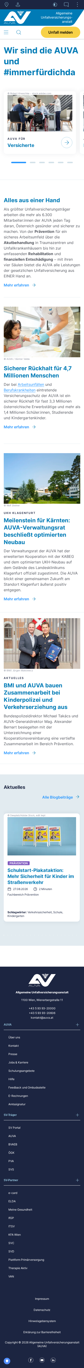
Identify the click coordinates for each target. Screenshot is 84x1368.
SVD (11, 1251)
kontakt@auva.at (42, 1017)
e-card (12, 1193)
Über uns (14, 1037)
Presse (12, 1054)
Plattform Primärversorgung (26, 1259)
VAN (11, 1276)
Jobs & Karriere (18, 1062)
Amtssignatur (16, 1104)
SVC (11, 1243)
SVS (11, 1169)
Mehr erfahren (16, 285)
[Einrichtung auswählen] (18, 4)
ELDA (12, 1201)
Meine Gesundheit (20, 1209)
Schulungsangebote (21, 1070)
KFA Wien (14, 1234)
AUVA (12, 1136)
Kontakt (13, 1045)
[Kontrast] (55, 4)
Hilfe (11, 1079)
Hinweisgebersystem (42, 1321)
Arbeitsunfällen (31, 384)
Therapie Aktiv (18, 1268)
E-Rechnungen (18, 1096)
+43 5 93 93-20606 (42, 1013)
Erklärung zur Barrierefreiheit (42, 1332)
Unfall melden (60, 32)
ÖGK (11, 1152)
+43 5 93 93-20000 (42, 1008)
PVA (11, 1161)
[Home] (17, 17)
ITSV (11, 1226)
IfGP (11, 1218)
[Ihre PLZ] (6, 4)
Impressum (42, 1298)
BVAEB (12, 1144)
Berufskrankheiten (19, 390)
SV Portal (14, 1127)
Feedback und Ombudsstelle (27, 1087)
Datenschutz (42, 1310)
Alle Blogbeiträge (57, 797)
